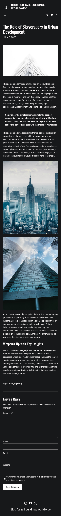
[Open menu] (5, 14)
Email (6, 453)
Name (6, 441)
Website (6, 465)
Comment (8, 413)
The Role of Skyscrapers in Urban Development (30, 29)
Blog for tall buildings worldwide (28, 6)
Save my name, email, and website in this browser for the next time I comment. (31, 478)
